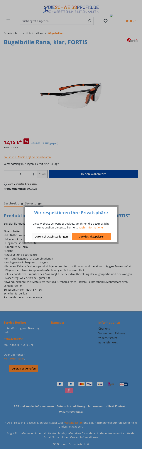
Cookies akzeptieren (91, 236)
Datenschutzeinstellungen (51, 236)
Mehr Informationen (91, 227)
